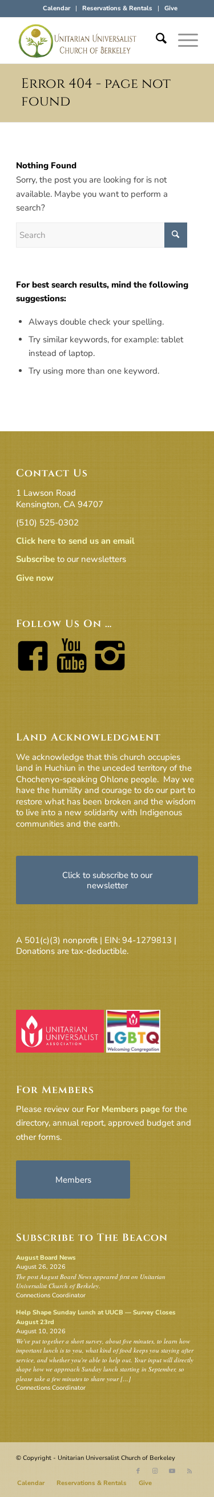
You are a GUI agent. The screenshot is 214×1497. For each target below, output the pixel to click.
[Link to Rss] (189, 1471)
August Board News (46, 1257)
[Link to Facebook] (138, 1471)
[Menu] (182, 40)
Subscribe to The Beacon (92, 1238)
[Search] (155, 40)
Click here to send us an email (75, 541)
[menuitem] (56, 8)
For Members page (123, 1109)
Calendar (56, 8)
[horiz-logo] (88, 40)
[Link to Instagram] (155, 1471)
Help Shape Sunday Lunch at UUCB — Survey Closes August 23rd (96, 1317)
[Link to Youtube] (172, 1471)
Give (170, 8)
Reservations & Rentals (117, 8)
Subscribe (35, 559)
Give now (35, 578)
